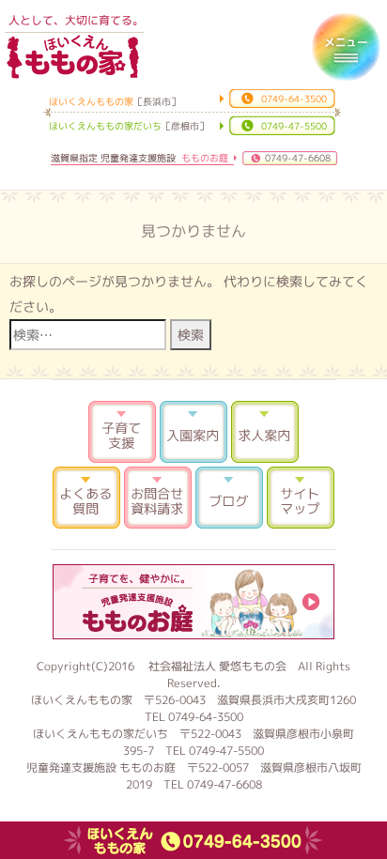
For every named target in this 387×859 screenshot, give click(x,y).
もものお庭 (193, 601)
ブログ (229, 498)
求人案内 (265, 432)
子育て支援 (122, 432)
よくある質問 (86, 498)
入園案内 (193, 432)
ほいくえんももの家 (72, 56)
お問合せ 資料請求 (158, 498)
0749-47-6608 (298, 157)
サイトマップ (300, 498)
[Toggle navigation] (345, 46)
